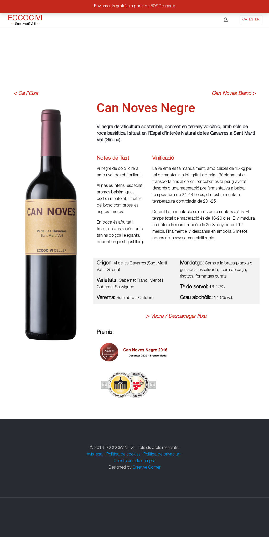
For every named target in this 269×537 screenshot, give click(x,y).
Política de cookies (123, 455)
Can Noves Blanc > (234, 93)
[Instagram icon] (143, 518)
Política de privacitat (161, 455)
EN (257, 19)
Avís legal (95, 455)
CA (244, 19)
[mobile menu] (207, 19)
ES (251, 19)
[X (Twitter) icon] (132, 518)
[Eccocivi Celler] (25, 20)
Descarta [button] (167, 6)
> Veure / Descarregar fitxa (176, 316)
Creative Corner (146, 468)
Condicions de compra (134, 461)
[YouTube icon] (137, 518)
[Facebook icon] (126, 518)
